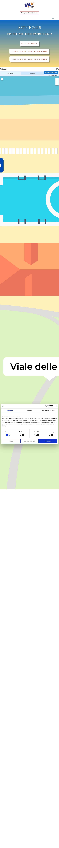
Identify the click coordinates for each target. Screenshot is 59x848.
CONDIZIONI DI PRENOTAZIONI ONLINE (30, 51)
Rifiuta (11, 441)
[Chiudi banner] (56, 406)
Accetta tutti (48, 441)
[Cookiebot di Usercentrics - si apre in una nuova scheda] (46, 406)
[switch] (22, 435)
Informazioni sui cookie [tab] (48, 410)
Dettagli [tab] (29, 410)
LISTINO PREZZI (30, 44)
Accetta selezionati (29, 441)
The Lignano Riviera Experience (29, 13)
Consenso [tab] (10, 410)
